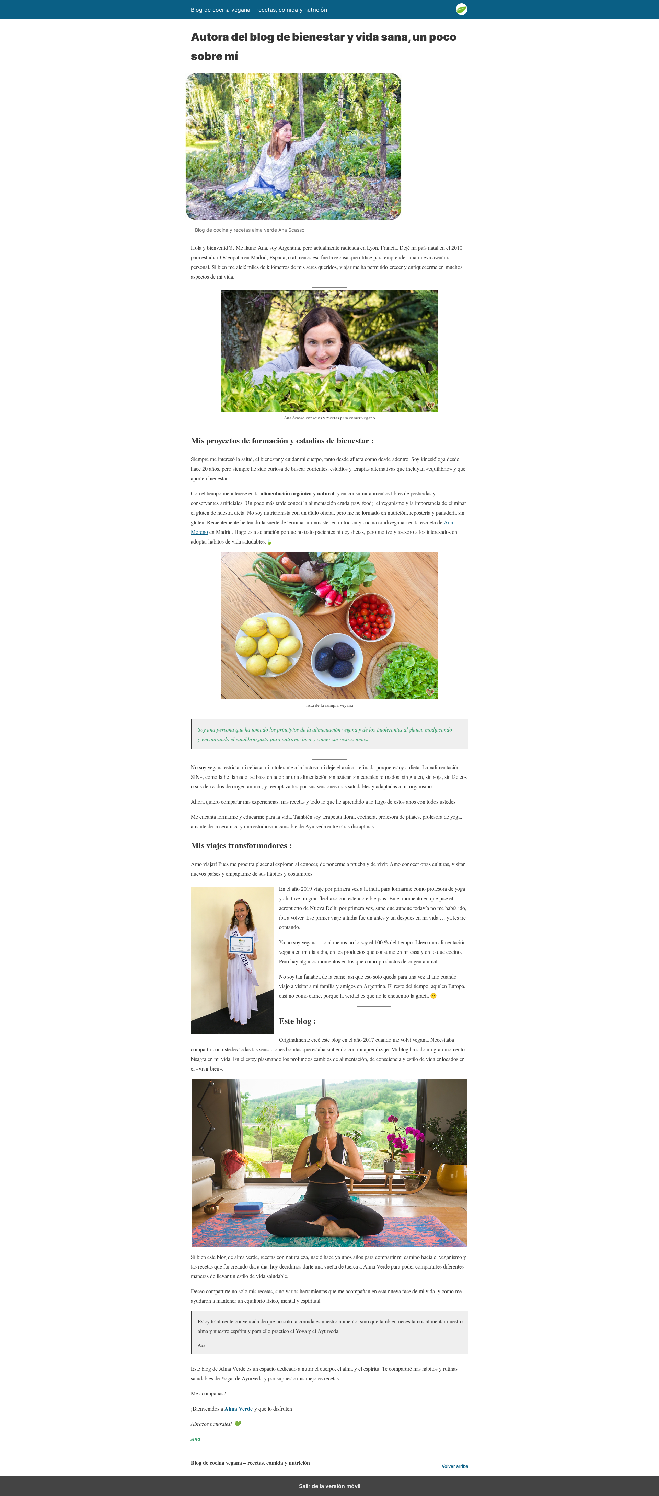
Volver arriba (455, 1466)
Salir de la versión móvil (329, 1486)
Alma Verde (238, 1408)
